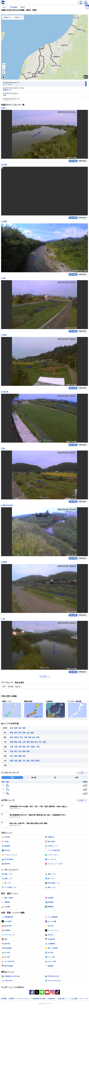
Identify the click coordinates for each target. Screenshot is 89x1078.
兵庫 (15, 746)
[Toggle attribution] (3, 77)
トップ (4, 7)
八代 (7, 790)
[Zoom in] (3, 64)
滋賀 (24, 746)
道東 (24, 728)
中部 (5, 742)
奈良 (28, 746)
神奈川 (16, 737)
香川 (11, 756)
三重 (37, 746)
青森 (11, 732)
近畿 (5, 746)
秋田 (19, 732)
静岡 (11, 742)
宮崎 (32, 760)
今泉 (3, 619)
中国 (5, 751)
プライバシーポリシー (23, 998)
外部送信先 (51, 998)
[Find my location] (3, 72)
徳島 (15, 756)
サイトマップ (84, 998)
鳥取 (28, 751)
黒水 (3, 448)
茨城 (29, 737)
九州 (5, 760)
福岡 (11, 760)
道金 (3, 108)
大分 (24, 760)
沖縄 (5, 765)
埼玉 (21, 737)
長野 (28, 742)
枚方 (7, 786)
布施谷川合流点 (7, 505)
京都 (19, 746)
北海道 (5, 728)
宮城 (24, 732)
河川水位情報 (13, 7)
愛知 (15, 742)
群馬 (37, 737)
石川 (40, 742)
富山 (36, 742)
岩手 (15, 732)
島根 (24, 751)
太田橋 (4, 221)
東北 (5, 732)
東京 (11, 737)
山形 (28, 732)
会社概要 (4, 998)
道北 (19, 728)
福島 (32, 732)
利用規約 (11, 998)
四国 (5, 756)
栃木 (33, 737)
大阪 (11, 746)
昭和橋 (4, 562)
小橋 (3, 278)
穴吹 (7, 794)
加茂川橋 (5, 392)
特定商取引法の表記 (39, 998)
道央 (11, 728)
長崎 (19, 760)
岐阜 (19, 742)
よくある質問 (73, 998)
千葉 (25, 737)
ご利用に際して (62, 998)
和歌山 (33, 746)
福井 (44, 742)
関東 (5, 737)
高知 (24, 756)
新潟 (32, 742)
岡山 (15, 751)
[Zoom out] (3, 67)
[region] (44, 47)
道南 (15, 728)
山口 (19, 751)
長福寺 (4, 335)
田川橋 (4, 164)
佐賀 (15, 760)
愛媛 (19, 756)
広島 (11, 751)
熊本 (28, 760)
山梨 (24, 742)
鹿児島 (37, 760)
